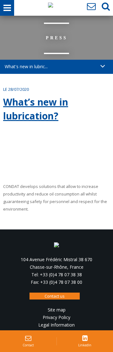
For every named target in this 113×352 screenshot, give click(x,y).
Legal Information (56, 325)
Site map (57, 310)
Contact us (55, 296)
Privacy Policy (56, 317)
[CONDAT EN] (51, 7)
